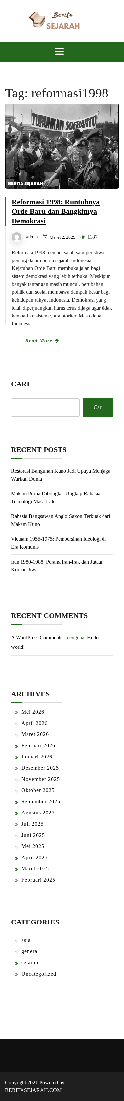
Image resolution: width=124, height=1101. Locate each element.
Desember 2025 (40, 768)
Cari (20, 384)
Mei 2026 (32, 712)
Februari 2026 (38, 745)
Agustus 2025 (38, 812)
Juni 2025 (33, 835)
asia (26, 940)
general (30, 951)
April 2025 (34, 857)
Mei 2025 (32, 846)
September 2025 (40, 801)
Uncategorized (38, 974)
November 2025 (40, 779)
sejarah (29, 962)
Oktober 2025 (38, 790)
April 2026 (34, 723)
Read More (39, 340)
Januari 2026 (36, 756)
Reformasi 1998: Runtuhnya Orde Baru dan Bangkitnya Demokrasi (56, 211)
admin (32, 236)
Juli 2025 (32, 824)
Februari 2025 (38, 880)
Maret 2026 (35, 734)
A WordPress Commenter (37, 637)
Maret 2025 (35, 868)
